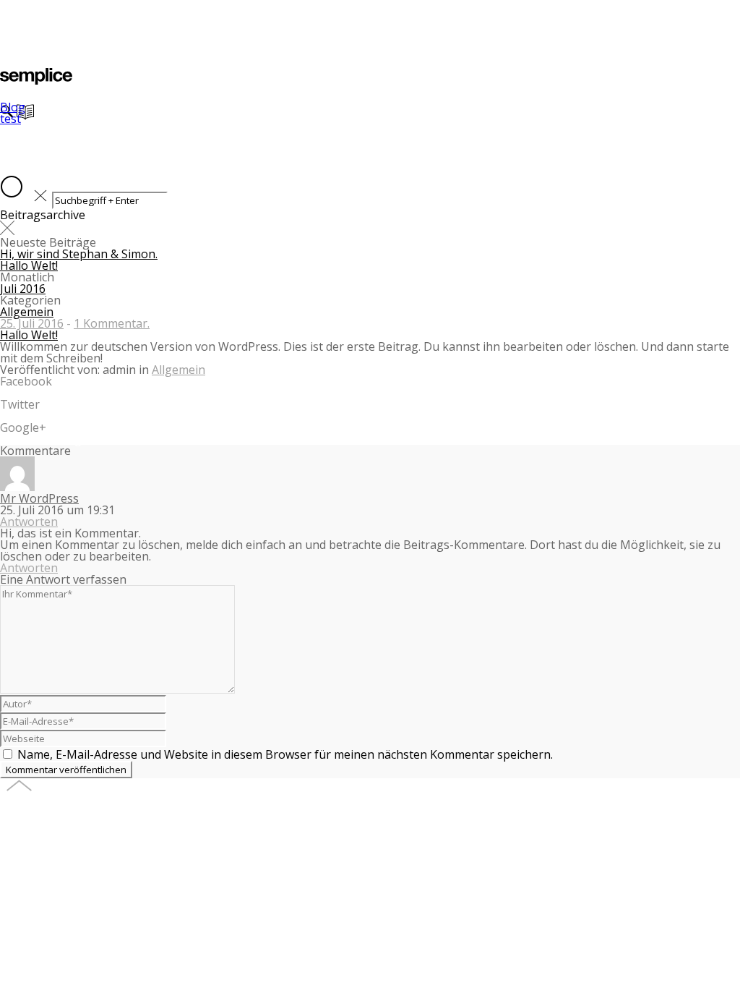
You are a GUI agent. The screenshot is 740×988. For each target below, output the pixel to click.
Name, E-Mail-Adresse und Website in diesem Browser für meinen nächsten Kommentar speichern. (285, 754)
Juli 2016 (23, 289)
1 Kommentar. (112, 323)
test (10, 119)
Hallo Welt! (29, 265)
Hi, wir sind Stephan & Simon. (79, 254)
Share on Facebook (52, 393)
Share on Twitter (46, 416)
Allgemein (26, 312)
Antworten (29, 521)
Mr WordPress (39, 498)
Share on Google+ (49, 439)
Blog (12, 107)
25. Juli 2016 (32, 323)
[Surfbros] (36, 80)
